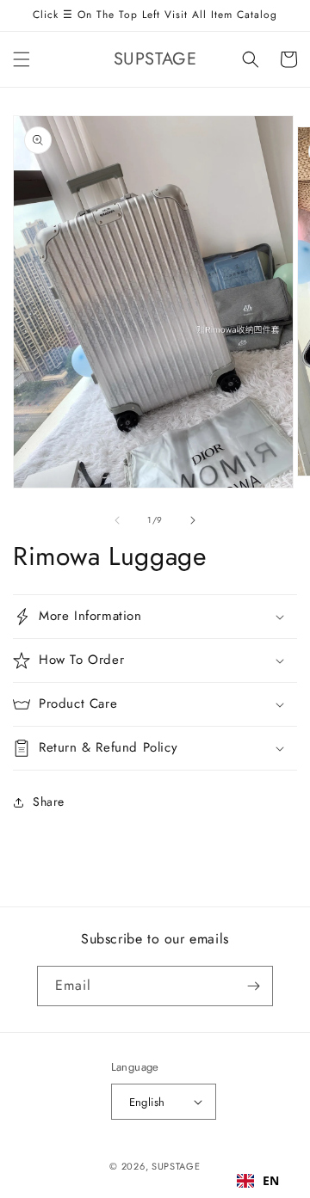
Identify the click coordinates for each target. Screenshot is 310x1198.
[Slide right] (193, 520)
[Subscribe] (253, 986)
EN (271, 1180)
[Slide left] (117, 520)
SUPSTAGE (176, 1166)
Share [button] (49, 801)
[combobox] (258, 1181)
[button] (21, 59)
